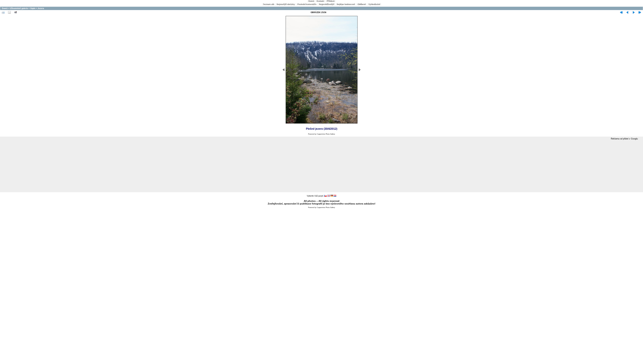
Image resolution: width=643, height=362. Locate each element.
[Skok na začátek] (621, 12)
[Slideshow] (16, 12)
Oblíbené (362, 4)
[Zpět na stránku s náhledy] (3, 12)
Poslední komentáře (306, 4)
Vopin (32, 8)
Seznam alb (268, 4)
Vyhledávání (374, 4)
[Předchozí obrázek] (627, 12)
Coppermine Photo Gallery (326, 134)
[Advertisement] (321, 166)
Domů (311, 1)
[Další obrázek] (634, 12)
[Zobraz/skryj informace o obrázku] (9, 12)
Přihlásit (331, 1)
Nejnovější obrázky (286, 4)
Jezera (41, 8)
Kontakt (320, 1)
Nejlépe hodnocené (346, 4)
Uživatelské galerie (19, 8)
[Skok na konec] (640, 12)
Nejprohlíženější (326, 4)
